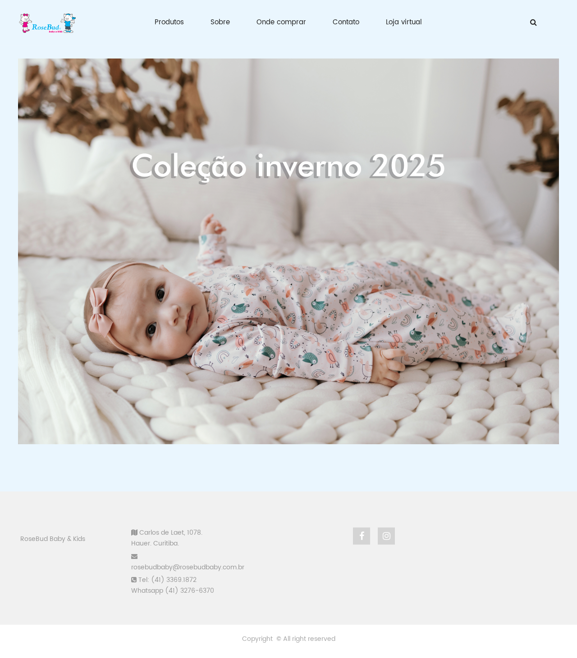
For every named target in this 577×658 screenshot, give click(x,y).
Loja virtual (404, 22)
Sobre (220, 22)
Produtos (169, 22)
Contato (346, 22)
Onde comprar (281, 22)
